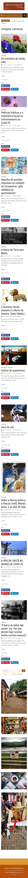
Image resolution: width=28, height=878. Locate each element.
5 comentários (4, 653)
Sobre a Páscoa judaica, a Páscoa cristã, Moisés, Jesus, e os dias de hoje (13, 503)
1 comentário (4, 329)
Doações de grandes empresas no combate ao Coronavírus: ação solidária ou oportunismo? (12, 186)
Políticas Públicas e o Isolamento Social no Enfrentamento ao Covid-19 (12, 117)
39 (19, 670)
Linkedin (15, 89)
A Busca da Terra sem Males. (12, 251)
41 (6, 674)
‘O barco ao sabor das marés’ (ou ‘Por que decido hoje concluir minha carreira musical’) (13, 630)
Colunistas (3, 55)
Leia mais (3, 76)
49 (14, 674)
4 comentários (4, 79)
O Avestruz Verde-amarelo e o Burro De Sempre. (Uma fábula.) (13, 310)
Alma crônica (4, 367)
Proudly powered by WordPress (14, 870)
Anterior (5, 670)
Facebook (6, 85)
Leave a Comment (5, 140)
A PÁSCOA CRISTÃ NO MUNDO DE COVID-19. (12, 562)
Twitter (15, 85)
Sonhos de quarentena (13, 370)
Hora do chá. (7, 427)
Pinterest (6, 89)
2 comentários (4, 388)
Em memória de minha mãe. (13, 60)
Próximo (20, 674)
